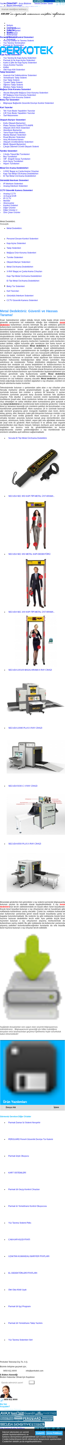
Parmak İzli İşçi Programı (19, 1306)
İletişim (10, 25)
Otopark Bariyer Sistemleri (18, 262)
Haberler (11, 30)
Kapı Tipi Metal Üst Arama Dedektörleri (24, 276)
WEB (38, 1)
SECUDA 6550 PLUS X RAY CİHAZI (24, 844)
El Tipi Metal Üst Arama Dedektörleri (23, 281)
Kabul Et (40, 1433)
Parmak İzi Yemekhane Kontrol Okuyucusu (27, 1206)
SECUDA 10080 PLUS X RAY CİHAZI (25, 728)
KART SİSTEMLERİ (17, 1173)
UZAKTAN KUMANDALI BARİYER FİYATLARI (28, 1256)
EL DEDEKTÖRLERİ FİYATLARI (22, 1273)
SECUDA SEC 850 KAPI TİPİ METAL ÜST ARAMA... (31, 496)
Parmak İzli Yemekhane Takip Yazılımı (25, 1323)
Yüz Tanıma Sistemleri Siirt (20, 1340)
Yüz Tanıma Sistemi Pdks (19, 1223)
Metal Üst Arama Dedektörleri (20, 267)
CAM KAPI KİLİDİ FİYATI (19, 1239)
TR (45, 1)
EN (48, 1)
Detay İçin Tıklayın (12, 1409)
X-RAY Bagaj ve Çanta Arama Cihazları (24, 271)
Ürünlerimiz (12, 37)
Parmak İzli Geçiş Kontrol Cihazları (24, 1189)
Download (11, 28)
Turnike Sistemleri (15, 257)
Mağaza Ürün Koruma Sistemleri (21, 253)
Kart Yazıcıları (13, 291)
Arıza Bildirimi (25, 3)
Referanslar (12, 35)
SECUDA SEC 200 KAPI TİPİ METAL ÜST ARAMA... (31, 612)
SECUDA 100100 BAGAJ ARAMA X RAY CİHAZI (30, 670)
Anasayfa (4, 224)
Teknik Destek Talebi (43, 3)
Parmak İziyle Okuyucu (18, 1156)
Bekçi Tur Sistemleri (16, 286)
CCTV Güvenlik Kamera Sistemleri (22, 300)
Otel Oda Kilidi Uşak (17, 1290)
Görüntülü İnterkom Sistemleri (20, 296)
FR (51, 1)
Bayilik (10, 32)
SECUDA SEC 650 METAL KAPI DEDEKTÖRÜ (29, 554)
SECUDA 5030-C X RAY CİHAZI (22, 786)
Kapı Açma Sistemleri (16, 243)
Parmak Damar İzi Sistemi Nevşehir (24, 1122)
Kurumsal (11, 39)
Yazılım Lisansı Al (8, 3)
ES (53, 1)
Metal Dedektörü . (15, 228)
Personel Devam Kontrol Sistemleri (22, 239)
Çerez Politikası (54, 1433)
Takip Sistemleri (14, 248)
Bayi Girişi (60, 1)
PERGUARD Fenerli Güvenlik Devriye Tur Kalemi (30, 1139)
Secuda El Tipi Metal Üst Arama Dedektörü (27, 438)
